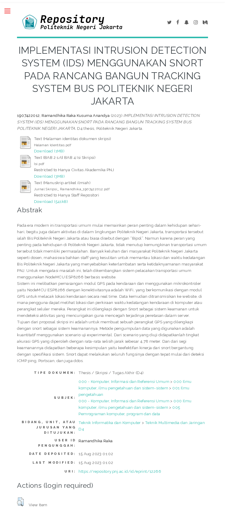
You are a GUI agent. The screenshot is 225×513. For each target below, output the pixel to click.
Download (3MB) (49, 176)
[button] (20, 501)
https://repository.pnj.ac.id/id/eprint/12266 (120, 471)
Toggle (10, 11)
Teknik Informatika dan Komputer (110, 422)
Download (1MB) (49, 151)
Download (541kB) (51, 201)
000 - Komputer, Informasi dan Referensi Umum (124, 381)
